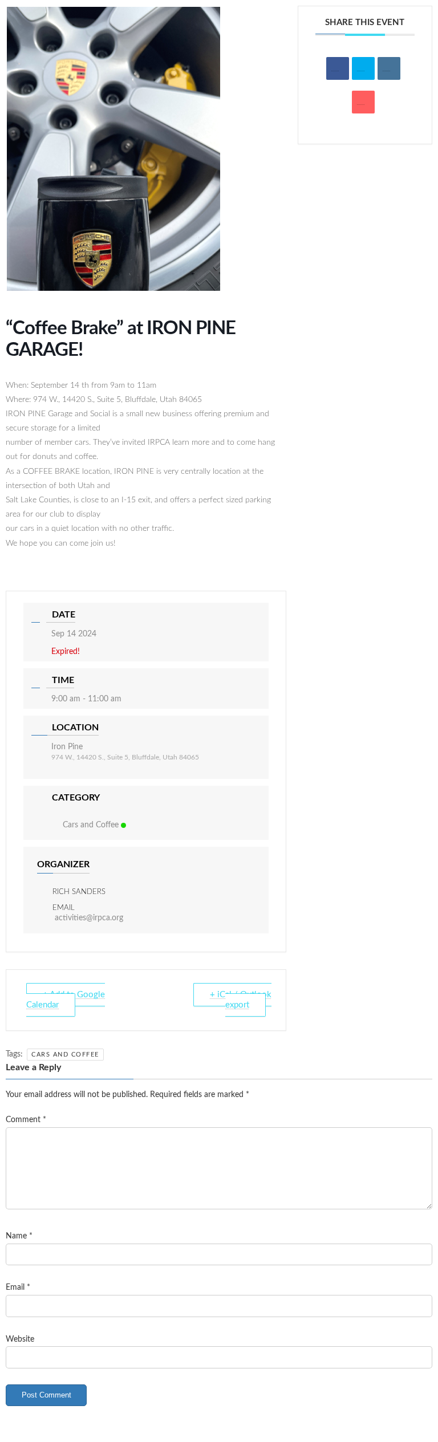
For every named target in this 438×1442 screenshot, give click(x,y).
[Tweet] (363, 68)
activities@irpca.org (89, 918)
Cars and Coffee (91, 825)
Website (20, 1339)
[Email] (363, 102)
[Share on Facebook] (337, 68)
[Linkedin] (389, 68)
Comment (26, 1120)
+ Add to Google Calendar (65, 999)
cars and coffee (65, 1054)
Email (18, 1287)
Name (19, 1236)
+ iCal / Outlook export (240, 999)
